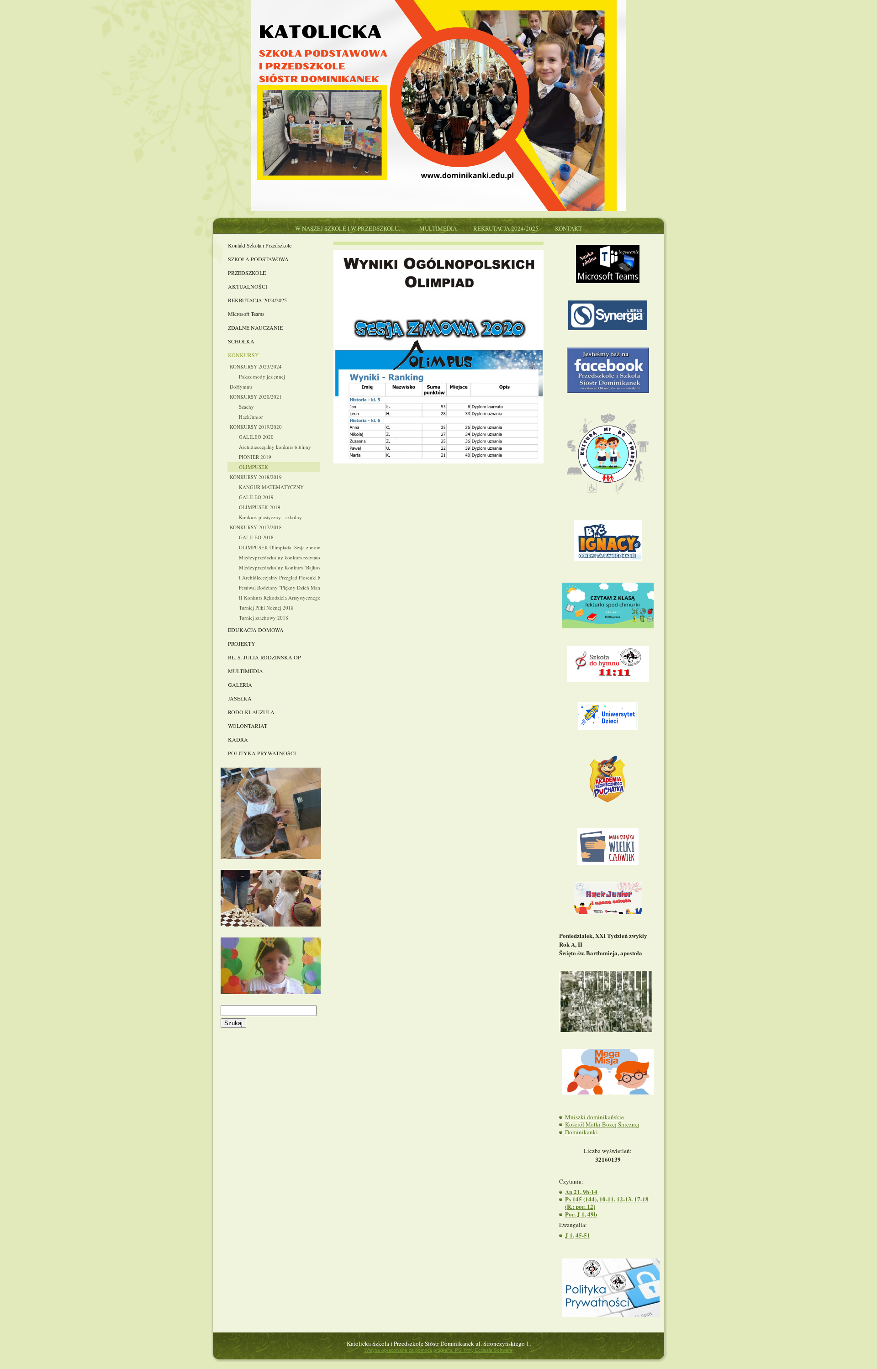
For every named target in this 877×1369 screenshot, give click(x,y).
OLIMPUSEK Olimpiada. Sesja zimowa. (279, 547)
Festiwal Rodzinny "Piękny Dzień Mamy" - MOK (279, 587)
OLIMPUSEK (253, 466)
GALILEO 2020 (256, 436)
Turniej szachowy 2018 (263, 617)
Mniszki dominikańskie (594, 1117)
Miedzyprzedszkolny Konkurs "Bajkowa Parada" (279, 567)
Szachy (246, 406)
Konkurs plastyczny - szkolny (270, 517)
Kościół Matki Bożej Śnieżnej (602, 1124)
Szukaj (233, 1023)
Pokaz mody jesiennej (262, 376)
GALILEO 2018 (256, 537)
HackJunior (251, 416)
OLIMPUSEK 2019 (259, 507)
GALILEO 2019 (256, 497)
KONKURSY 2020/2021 (256, 396)
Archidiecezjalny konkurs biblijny (275, 446)
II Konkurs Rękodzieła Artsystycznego (279, 597)
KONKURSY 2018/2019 (256, 477)
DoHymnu (241, 386)
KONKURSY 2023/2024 (256, 366)
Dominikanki (581, 1132)
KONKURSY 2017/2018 (256, 527)
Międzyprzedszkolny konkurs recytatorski (279, 557)
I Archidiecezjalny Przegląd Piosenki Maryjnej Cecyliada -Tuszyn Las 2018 (279, 577)
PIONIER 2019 (255, 456)
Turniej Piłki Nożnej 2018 (266, 607)
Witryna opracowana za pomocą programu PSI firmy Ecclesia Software (438, 1350)
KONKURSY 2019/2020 (256, 426)
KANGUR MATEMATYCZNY (271, 487)
